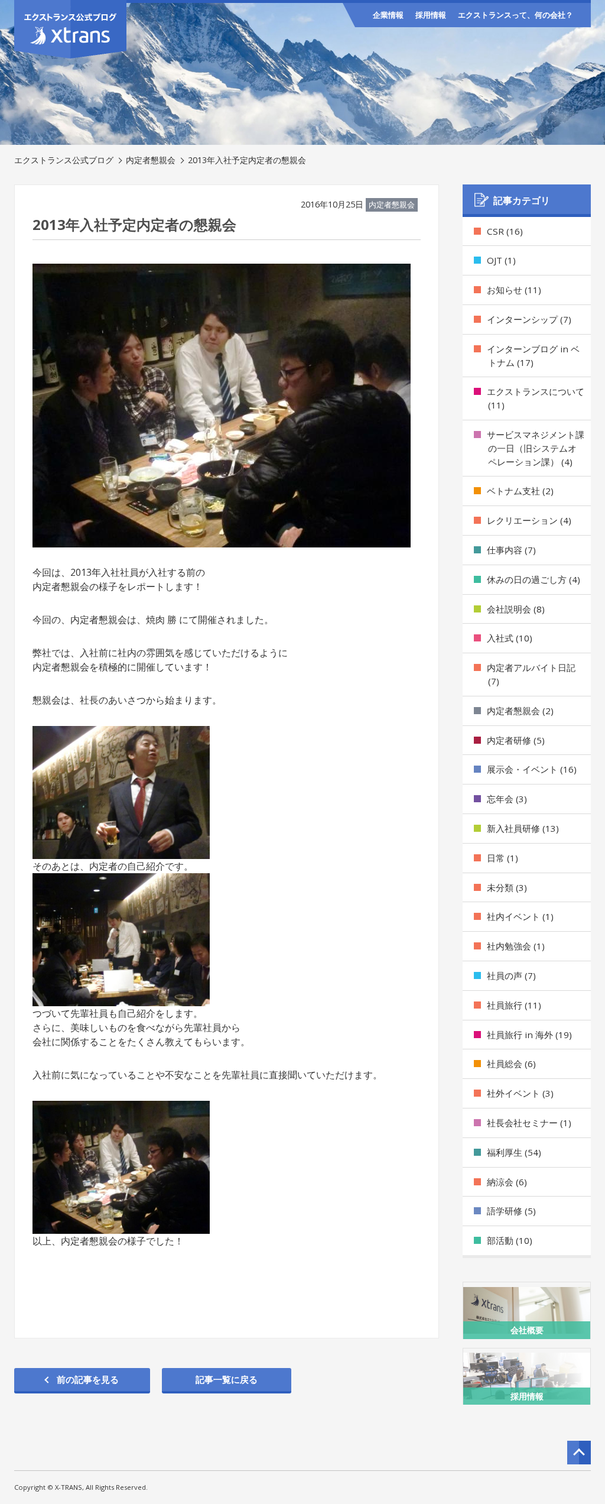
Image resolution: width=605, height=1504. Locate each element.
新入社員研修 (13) (523, 828)
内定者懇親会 (150, 160)
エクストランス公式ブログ (63, 160)
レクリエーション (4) (529, 520)
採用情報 (430, 14)
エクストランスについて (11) (535, 398)
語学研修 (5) (511, 1211)
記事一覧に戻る (227, 1379)
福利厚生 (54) (514, 1152)
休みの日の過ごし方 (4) (533, 579)
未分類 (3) (507, 887)
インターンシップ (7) (529, 319)
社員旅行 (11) (514, 1005)
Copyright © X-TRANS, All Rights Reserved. (81, 1487)
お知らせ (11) (514, 290)
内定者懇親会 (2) (520, 711)
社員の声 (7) (511, 975)
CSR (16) (505, 231)
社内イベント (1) (520, 916)
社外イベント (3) (520, 1093)
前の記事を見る (88, 1379)
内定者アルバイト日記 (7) (531, 674)
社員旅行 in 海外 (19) (529, 1035)
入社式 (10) (509, 638)
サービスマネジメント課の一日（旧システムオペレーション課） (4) (535, 448)
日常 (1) (502, 858)
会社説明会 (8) (516, 609)
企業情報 (388, 14)
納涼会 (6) (507, 1182)
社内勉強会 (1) (516, 946)
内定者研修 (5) (516, 740)
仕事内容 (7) (511, 550)
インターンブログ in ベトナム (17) (533, 355)
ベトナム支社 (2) (520, 491)
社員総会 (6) (511, 1063)
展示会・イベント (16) (532, 769)
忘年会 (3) (507, 799)
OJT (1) (501, 260)
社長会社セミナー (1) (529, 1123)
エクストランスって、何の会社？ (515, 14)
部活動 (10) (509, 1240)
